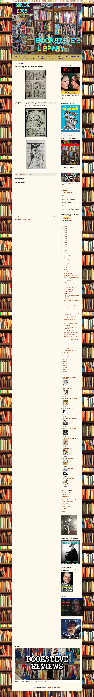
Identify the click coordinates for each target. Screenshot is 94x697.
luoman (49, 687)
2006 (64, 369)
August (65, 263)
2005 (64, 371)
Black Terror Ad (67, 293)
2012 (64, 254)
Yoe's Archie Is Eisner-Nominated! (71, 343)
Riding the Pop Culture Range (69, 438)
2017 (64, 244)
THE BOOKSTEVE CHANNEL (69, 418)
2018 (64, 242)
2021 (64, 236)
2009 (64, 363)
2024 (64, 230)
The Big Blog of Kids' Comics (68, 505)
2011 (64, 359)
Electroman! (66, 309)
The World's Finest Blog (67, 458)
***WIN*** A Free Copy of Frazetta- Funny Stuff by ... (70, 286)
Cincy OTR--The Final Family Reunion (70, 316)
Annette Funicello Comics (69, 289)
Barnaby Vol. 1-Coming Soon (70, 280)
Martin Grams (65, 494)
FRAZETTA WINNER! (69, 273)
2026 (64, 226)
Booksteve (64, 190)
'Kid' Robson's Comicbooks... (68, 498)
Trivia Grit (66, 298)
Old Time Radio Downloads (68, 510)
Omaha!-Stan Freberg (68, 330)
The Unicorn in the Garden (69, 325)
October (65, 260)
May (65, 269)
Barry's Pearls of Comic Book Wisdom (70, 499)
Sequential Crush (65, 496)
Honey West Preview (68, 345)
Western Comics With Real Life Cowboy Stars (70, 306)
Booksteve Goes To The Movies (69, 428)
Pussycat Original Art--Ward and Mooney (70, 337)
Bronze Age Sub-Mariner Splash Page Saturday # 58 (71, 340)
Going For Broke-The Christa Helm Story (69, 378)
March (65, 352)
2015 (64, 248)
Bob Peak (65, 303)
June (65, 267)
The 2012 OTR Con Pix (69, 311)
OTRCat (64, 511)
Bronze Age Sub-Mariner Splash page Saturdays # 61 (71, 278)
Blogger (58, 687)
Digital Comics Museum (67, 492)
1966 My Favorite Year (67, 408)
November (66, 257)
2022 (64, 234)
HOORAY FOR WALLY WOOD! (69, 398)
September (66, 261)
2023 (64, 232)
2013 (64, 252)
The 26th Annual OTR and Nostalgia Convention (71, 347)
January (65, 356)
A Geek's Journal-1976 (67, 468)
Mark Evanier (65, 503)
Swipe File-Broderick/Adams (70, 350)
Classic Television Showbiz (68, 501)
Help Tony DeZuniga (68, 291)
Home (36, 216)
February (66, 354)
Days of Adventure (66, 448)
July (65, 266)
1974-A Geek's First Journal (68, 478)
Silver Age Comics (66, 508)
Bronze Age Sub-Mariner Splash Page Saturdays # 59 (71, 313)
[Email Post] (30, 174)
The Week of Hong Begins (69, 334)
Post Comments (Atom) (25, 219)
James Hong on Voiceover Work (70, 323)
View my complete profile (66, 192)
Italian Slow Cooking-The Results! (71, 332)
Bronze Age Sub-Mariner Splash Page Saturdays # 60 (71, 295)
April (65, 272)
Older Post (54, 216)
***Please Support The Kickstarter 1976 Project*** (71, 283)
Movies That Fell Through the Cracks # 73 (71, 301)
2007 (64, 367)
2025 (64, 228)
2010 (64, 361)
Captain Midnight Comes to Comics (71, 275)
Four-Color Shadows (67, 388)
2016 (64, 246)
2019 (64, 240)
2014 (64, 250)
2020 (64, 238)
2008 (64, 365)
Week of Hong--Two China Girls (70, 319)
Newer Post (17, 216)
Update (65, 321)
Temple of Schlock (66, 506)
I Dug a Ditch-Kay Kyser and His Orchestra (70, 328)
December (66, 256)
